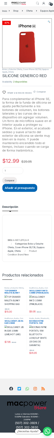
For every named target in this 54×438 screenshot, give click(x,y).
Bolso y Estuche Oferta (12, 69)
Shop (15, 10)
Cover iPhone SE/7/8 (32, 69)
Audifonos (33, 288)
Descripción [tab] (10, 207)
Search (37, 3)
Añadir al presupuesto (20, 188)
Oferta (29, 10)
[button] (49, 21)
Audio (41, 288)
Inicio (4, 10)
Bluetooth (45, 318)
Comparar (41, 91)
